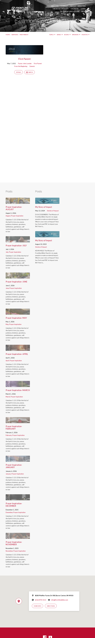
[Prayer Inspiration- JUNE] (18, 277)
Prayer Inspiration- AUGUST (14, 208)
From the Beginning (20, 66)
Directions (51, 606)
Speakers (75, 34)
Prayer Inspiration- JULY (16, 245)
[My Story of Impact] (47, 202)
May (7, 324)
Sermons (15, 34)
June (7, 288)
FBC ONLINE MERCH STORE (69, 11)
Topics (51, 34)
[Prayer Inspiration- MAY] (18, 313)
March (8, 397)
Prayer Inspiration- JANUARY (14, 466)
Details (18, 72)
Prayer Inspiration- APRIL (17, 354)
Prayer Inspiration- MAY (16, 318)
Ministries (82, 6)
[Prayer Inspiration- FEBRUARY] (18, 422)
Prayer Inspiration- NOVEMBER (14, 543)
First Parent (24, 34)
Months (85, 34)
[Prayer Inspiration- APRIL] (18, 349)
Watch (73, 6)
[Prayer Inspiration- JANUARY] (18, 460)
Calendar (74, 9)
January (8, 474)
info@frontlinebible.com (59, 600)
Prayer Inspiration (17, 216)
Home (8, 34)
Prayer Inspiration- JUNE (16, 281)
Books (66, 34)
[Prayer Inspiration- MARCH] (18, 385)
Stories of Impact (53, 211)
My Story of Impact (43, 207)
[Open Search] (88, 9)
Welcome (55, 6)
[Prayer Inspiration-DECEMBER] (18, 499)
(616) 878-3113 (40, 600)
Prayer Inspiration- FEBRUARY (14, 427)
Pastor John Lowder (25, 63)
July (7, 252)
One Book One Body (60, 9)
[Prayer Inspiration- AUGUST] (18, 202)
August (8, 216)
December (9, 512)
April (7, 360)
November (9, 551)
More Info (37, 606)
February (9, 435)
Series (59, 34)
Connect (64, 6)
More (84, 11)
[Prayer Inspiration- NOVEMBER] (18, 537)
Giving (83, 9)
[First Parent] (24, 53)
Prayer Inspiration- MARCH (18, 390)
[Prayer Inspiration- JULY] (18, 241)
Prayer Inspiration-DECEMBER (14, 504)
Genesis (32, 66)
